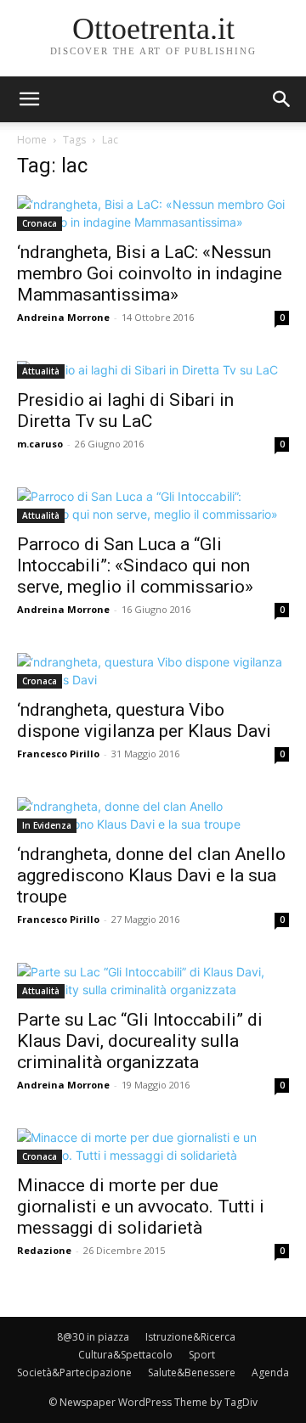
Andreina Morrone (63, 317)
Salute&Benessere (191, 1372)
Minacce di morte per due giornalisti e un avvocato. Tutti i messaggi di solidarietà (140, 1206)
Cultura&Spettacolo (125, 1354)
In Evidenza (46, 825)
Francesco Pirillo (58, 753)
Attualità (41, 371)
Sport (202, 1354)
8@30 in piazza (93, 1337)
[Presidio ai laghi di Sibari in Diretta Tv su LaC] (153, 370)
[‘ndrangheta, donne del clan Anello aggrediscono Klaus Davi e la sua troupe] (153, 815)
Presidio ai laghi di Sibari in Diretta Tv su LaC (125, 410)
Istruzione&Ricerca (190, 1337)
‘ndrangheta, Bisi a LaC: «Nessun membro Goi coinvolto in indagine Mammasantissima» (149, 273)
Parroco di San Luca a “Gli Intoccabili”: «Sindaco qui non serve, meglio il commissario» (135, 565)
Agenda (270, 1372)
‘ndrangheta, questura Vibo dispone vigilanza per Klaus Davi (144, 720)
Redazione (44, 1250)
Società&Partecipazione (74, 1372)
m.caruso (40, 443)
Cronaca (39, 223)
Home (32, 139)
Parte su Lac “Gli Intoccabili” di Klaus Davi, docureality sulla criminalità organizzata (140, 1041)
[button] (282, 99)
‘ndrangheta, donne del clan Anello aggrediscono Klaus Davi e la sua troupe (151, 875)
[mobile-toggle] (29, 99)
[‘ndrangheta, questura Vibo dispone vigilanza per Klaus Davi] (153, 671)
